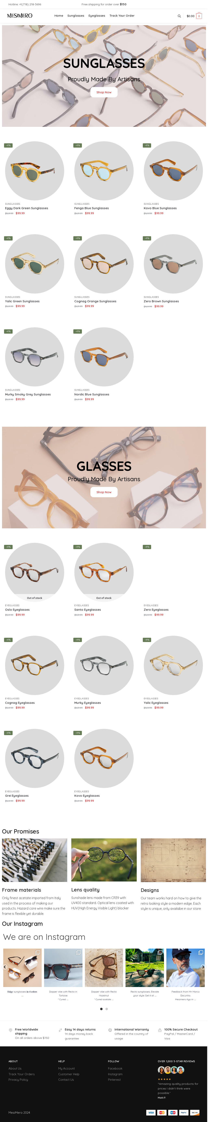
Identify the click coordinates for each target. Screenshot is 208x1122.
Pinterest (114, 1080)
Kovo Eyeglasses (87, 796)
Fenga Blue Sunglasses (91, 208)
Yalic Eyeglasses (156, 703)
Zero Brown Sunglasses (161, 301)
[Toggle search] (181, 16)
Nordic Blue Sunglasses (91, 394)
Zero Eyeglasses (156, 610)
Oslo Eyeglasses (17, 610)
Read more (34, 623)
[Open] (22, 968)
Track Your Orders (22, 1074)
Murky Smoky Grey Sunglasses (28, 394)
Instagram (115, 1074)
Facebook (115, 1068)
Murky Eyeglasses (87, 703)
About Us (15, 1068)
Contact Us (66, 1080)
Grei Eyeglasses (17, 796)
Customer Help (68, 1074)
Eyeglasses (12, 605)
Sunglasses (12, 203)
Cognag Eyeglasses (20, 703)
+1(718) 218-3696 (30, 4)
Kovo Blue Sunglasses (160, 208)
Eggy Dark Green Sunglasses (26, 208)
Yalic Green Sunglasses (22, 301)
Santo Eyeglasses (87, 610)
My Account (66, 1068)
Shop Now (104, 92)
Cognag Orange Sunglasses (95, 301)
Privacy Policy (18, 1080)
